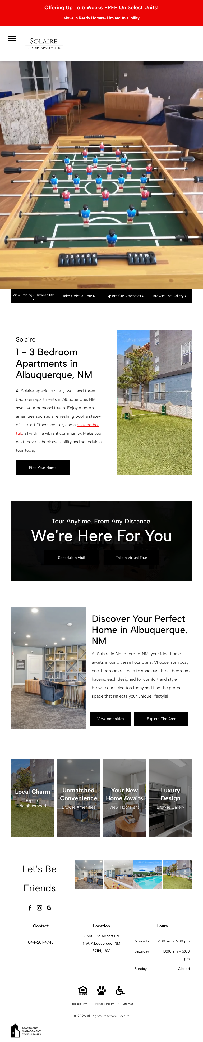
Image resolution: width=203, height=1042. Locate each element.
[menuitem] (78, 1004)
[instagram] (39, 908)
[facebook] (30, 908)
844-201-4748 (41, 942)
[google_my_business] (49, 908)
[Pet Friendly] (101, 993)
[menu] (12, 38)
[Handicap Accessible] (120, 993)
